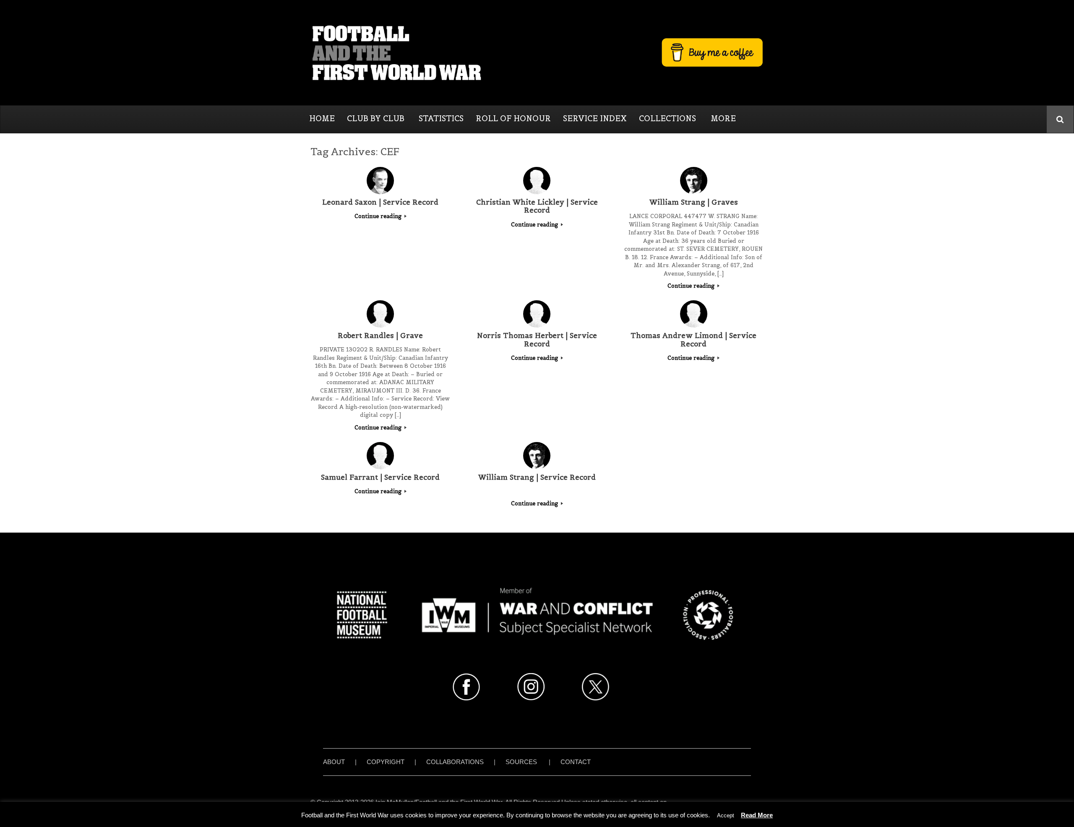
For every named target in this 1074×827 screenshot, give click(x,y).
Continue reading (379, 216)
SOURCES (521, 761)
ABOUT (334, 761)
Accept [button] (725, 815)
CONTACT (575, 761)
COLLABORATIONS (455, 761)
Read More (757, 815)
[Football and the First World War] (537, 52)
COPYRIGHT (385, 761)
